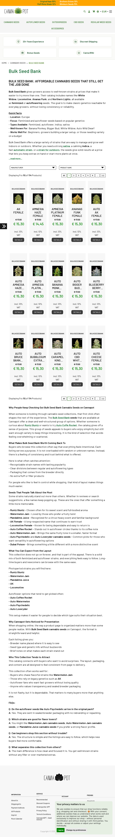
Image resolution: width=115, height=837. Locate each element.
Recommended (42, 799)
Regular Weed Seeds (101, 22)
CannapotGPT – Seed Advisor (44, 818)
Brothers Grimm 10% (69, 1)
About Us (14, 800)
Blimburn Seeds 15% (68, 4)
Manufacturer (17, 168)
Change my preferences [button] (76, 830)
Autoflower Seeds (35, 22)
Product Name (66, 168)
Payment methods (18, 808)
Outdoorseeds (59, 22)
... (97, 175)
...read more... (15, 158)
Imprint (14, 815)
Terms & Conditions (43, 814)
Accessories (57, 28)
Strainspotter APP (43, 807)
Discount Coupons (43, 803)
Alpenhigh (91, 801)
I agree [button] (60, 830)
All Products (15, 811)
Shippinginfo (16, 804)
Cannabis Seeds (11, 22)
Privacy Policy (41, 810)
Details (18, 240)
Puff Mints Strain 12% (46, 4)
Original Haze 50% (48, 1)
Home (4, 63)
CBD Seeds (79, 22)
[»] (103, 175)
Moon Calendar (16, 819)
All (64, 175)
